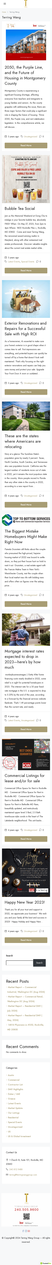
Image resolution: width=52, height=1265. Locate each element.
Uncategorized (30, 136)
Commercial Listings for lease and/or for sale (25, 778)
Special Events (27, 261)
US (9, 1131)
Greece (11, 1098)
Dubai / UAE (14, 1094)
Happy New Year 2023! (25, 902)
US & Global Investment (19, 1136)
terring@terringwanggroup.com (23, 1174)
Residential (13, 1117)
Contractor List (15, 1084)
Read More (26, 145)
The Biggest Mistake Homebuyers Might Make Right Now (26, 536)
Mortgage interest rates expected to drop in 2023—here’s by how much (24, 659)
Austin (11, 1075)
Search (9, 955)
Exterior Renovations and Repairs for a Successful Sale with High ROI (26, 328)
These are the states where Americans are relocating (23, 441)
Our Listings (13, 1112)
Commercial (13, 1079)
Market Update (15, 1108)
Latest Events (14, 261)
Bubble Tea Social (20, 208)
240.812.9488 (16, 1169)
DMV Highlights (15, 1089)
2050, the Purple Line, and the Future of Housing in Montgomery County (25, 75)
